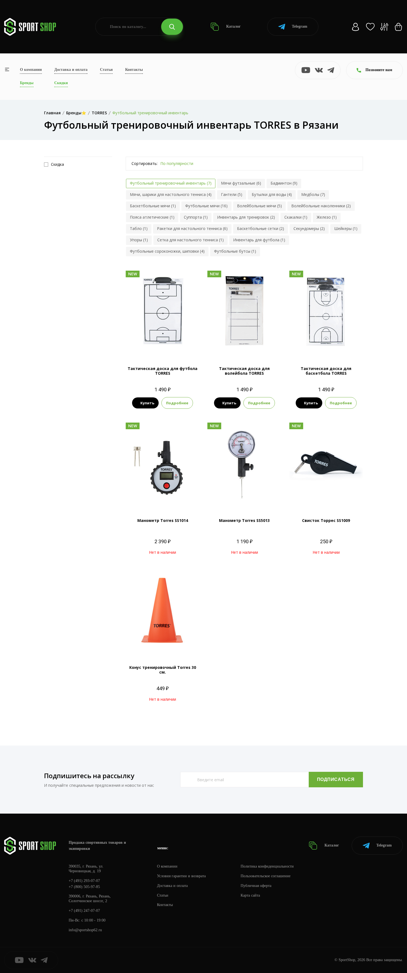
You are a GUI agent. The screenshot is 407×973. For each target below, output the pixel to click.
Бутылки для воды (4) (272, 194)
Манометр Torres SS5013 (244, 520)
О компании (31, 70)
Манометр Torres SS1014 (162, 520)
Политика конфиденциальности (267, 866)
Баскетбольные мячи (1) (153, 205)
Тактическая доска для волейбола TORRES (244, 371)
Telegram (299, 26)
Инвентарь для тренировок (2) (246, 217)
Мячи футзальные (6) (241, 183)
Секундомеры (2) (309, 228)
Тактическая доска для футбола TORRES (162, 371)
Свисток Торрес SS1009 (326, 520)
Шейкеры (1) (345, 228)
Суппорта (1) (196, 217)
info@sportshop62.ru (85, 930)
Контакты (134, 70)
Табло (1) (139, 228)
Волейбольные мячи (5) (259, 205)
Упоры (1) (139, 239)
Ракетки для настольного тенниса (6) (192, 228)
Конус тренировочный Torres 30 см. (162, 670)
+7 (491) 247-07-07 (84, 911)
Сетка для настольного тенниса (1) (190, 239)
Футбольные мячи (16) (206, 205)
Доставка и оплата (70, 70)
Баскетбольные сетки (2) (260, 228)
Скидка (57, 164)
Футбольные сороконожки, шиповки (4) (167, 251)
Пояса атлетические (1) (152, 217)
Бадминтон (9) (284, 183)
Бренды (27, 83)
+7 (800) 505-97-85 (84, 887)
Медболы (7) (313, 194)
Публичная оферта (256, 886)
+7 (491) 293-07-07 (84, 881)
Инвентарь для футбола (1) (259, 239)
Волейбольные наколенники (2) (321, 205)
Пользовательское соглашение (265, 876)
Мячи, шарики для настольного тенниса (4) (171, 194)
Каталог (233, 26)
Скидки (61, 83)
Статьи (106, 70)
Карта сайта (250, 895)
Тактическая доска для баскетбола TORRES (326, 371)
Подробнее (177, 402)
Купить (147, 402)
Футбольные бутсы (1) (235, 251)
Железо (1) (327, 217)
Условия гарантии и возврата (181, 876)
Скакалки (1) (295, 217)
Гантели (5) (231, 194)
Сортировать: (145, 163)
